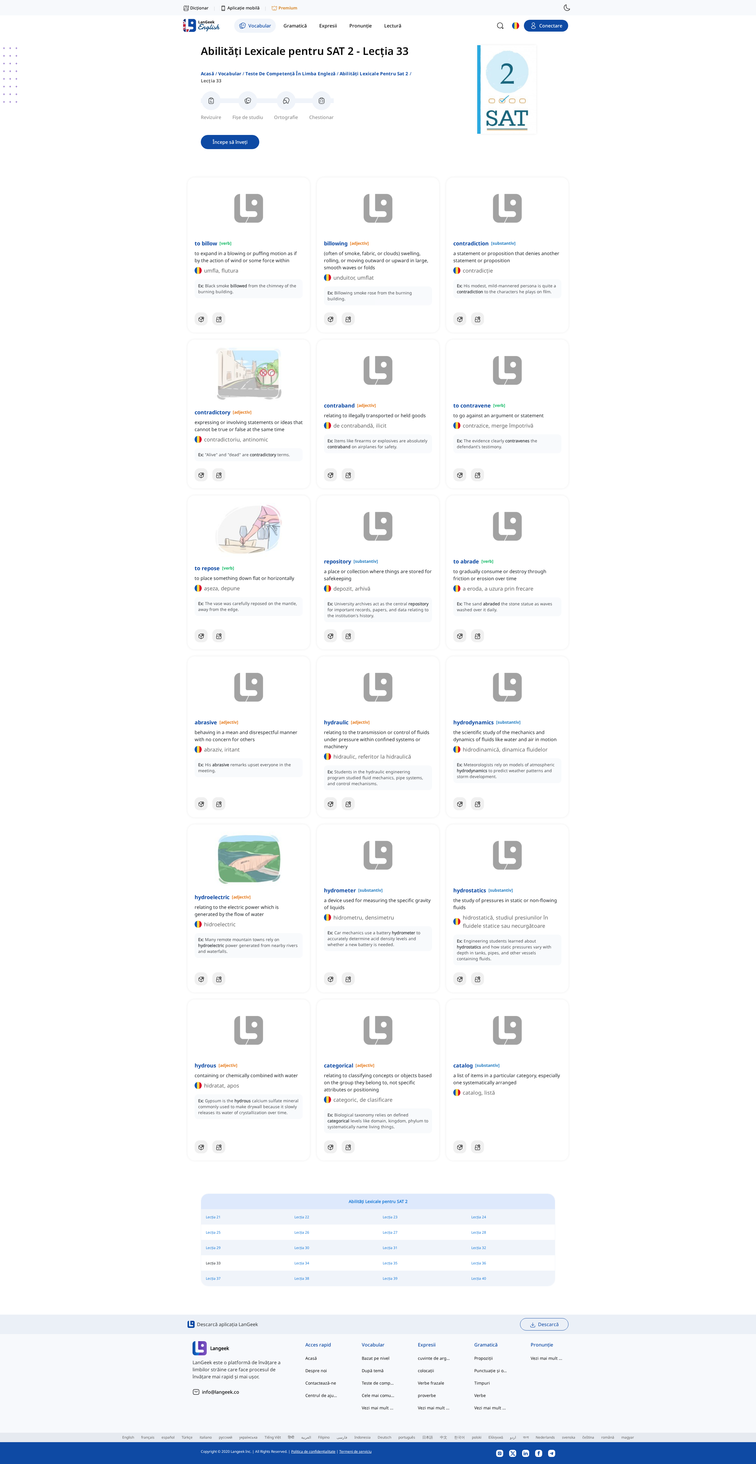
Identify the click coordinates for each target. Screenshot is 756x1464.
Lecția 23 (390, 1217)
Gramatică (486, 1344)
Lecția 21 (213, 1217)
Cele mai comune (378, 1395)
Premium (287, 8)
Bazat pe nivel (376, 1358)
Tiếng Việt (273, 1437)
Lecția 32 (478, 1247)
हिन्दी (291, 1437)
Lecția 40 (478, 1278)
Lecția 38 (301, 1278)
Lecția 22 (301, 1217)
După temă (373, 1370)
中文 (443, 1437)
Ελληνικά (495, 1437)
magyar (627, 1437)
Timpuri (482, 1383)
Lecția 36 (478, 1263)
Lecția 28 (478, 1232)
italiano (206, 1437)
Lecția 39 (390, 1278)
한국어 (459, 1437)
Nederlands (545, 1437)
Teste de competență (378, 1383)
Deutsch (384, 1437)
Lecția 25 (213, 1232)
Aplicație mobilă (243, 8)
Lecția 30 (301, 1247)
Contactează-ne (320, 1383)
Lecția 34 (301, 1263)
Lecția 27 (390, 1232)
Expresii (427, 1344)
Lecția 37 (213, 1278)
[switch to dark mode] (567, 8)
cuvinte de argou (434, 1358)
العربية (306, 1437)
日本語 (427, 1437)
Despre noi (316, 1370)
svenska (568, 1437)
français (147, 1437)
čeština (588, 1437)
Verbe (480, 1395)
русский (225, 1437)
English (128, 1437)
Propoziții (483, 1358)
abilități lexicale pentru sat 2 (374, 73)
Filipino (324, 1437)
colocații (426, 1370)
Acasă (207, 73)
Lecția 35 (390, 1263)
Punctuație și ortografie (490, 1370)
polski (476, 1437)
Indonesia (362, 1437)
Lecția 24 (478, 1217)
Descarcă (548, 1324)
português (406, 1437)
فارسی (342, 1437)
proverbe (427, 1395)
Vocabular (229, 73)
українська (248, 1437)
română (607, 1437)
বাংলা (526, 1437)
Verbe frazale (431, 1383)
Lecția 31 (390, 1247)
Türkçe (187, 1437)
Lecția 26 (301, 1232)
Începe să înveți (230, 142)
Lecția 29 (213, 1247)
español (168, 1437)
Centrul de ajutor (321, 1395)
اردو (513, 1437)
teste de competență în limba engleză (290, 73)
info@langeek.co (220, 1392)
